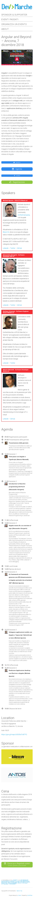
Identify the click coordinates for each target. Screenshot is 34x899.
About (5, 29)
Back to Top (19, 890)
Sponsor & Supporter (14, 14)
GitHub (19, 248)
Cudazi (19, 895)
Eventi (15, 880)
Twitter (12, 248)
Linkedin (5, 248)
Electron (11, 882)
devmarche (24, 880)
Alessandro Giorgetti (9, 881)
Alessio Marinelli (23, 881)
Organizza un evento (14, 24)
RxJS (19, 883)
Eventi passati (9, 19)
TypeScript (12, 884)
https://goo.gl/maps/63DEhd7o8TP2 (14, 734)
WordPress (29, 895)
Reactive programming (9, 883)
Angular (4, 882)
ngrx (28, 882)
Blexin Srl (6, 232)
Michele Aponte (20, 882)
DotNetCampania (24, 215)
